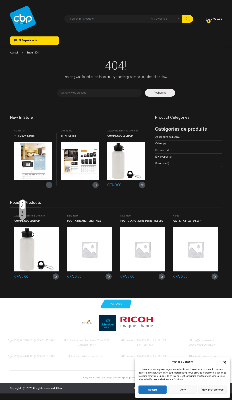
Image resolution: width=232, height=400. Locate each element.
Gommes (133, 130)
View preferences (212, 389)
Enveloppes (162, 156)
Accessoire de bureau (117, 130)
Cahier (159, 143)
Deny (182, 389)
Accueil (14, 52)
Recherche (160, 92)
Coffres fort (19, 130)
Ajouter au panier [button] (141, 185)
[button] (225, 362)
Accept (152, 389)
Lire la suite (49, 185)
